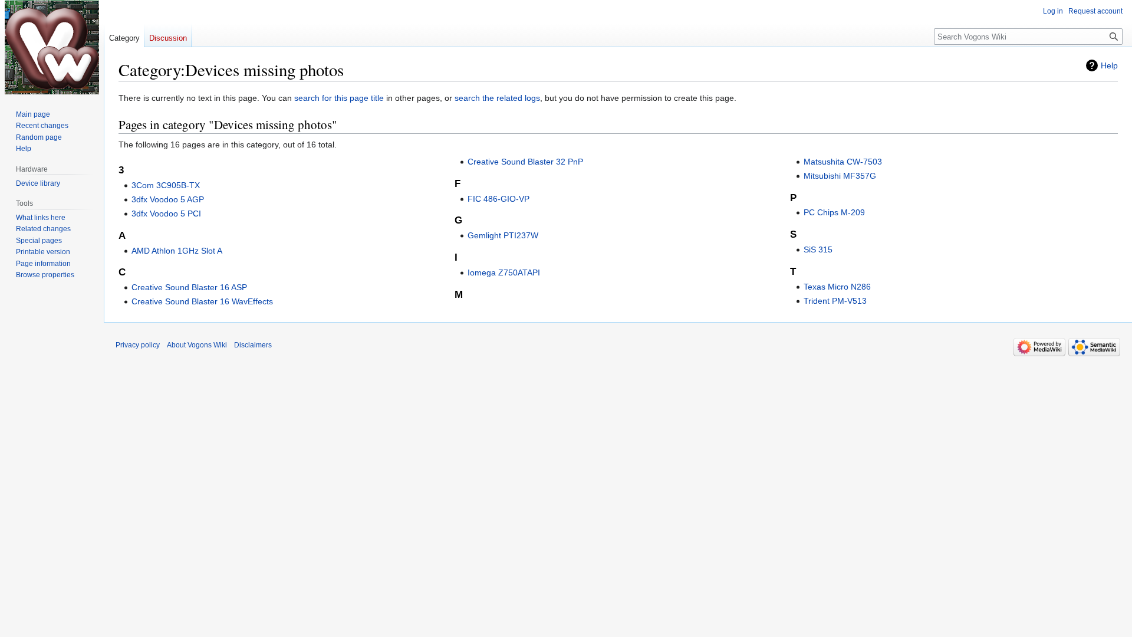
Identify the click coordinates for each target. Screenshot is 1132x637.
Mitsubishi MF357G (840, 175)
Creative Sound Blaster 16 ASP (189, 287)
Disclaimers (253, 345)
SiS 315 (818, 249)
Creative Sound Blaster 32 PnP (525, 161)
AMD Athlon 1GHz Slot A (176, 250)
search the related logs (497, 98)
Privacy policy (138, 345)
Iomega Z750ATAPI (504, 272)
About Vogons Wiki (197, 345)
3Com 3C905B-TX (165, 185)
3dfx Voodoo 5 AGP (167, 199)
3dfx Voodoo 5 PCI (166, 213)
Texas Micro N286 (837, 286)
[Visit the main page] (52, 47)
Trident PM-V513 (835, 301)
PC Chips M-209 (834, 212)
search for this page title (339, 98)
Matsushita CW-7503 (843, 161)
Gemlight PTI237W (503, 235)
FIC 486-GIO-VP (498, 198)
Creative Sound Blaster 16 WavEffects (202, 301)
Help (1109, 65)
